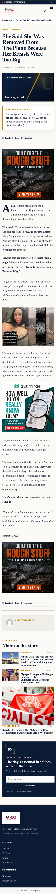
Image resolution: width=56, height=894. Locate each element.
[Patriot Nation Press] (9, 11)
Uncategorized (11, 29)
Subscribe (30, 786)
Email (17, 138)
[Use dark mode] (50, 2)
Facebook (9, 138)
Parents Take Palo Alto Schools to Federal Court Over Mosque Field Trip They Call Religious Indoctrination (35, 20)
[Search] (44, 10)
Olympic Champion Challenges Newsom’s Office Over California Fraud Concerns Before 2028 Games (36, 678)
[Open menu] (51, 10)
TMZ (15, 535)
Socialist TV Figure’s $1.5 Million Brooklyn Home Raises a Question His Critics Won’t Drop (27, 731)
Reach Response (33, 891)
